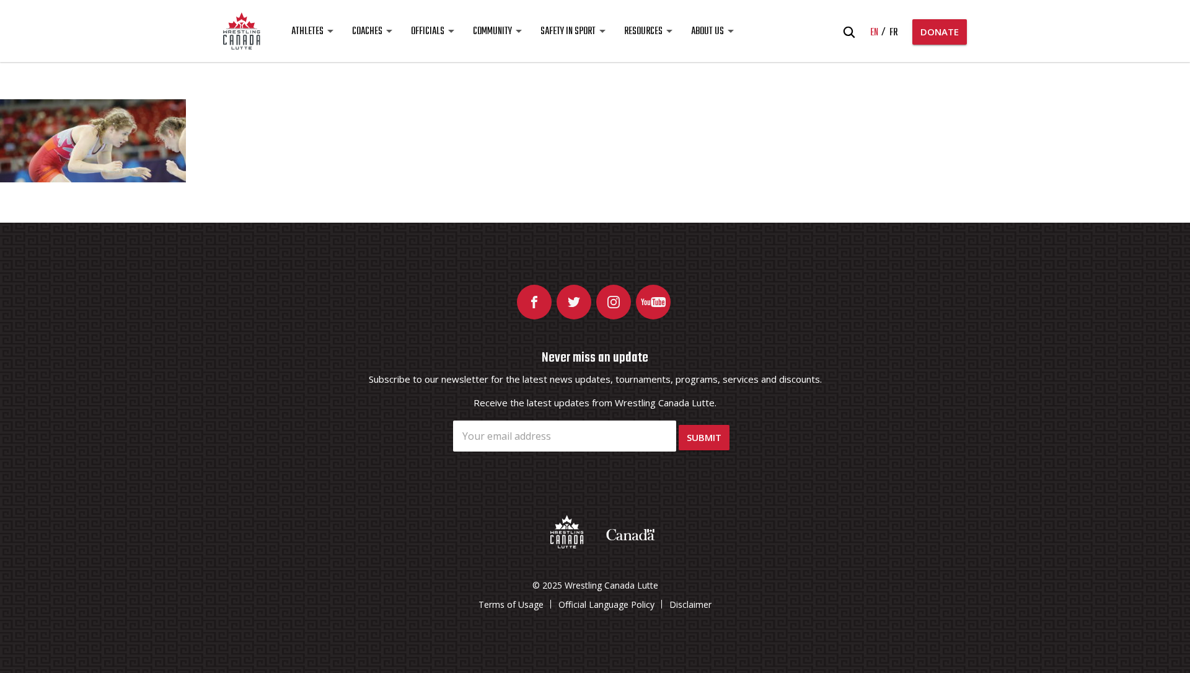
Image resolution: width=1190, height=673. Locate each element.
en (874, 33)
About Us (707, 32)
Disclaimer (690, 604)
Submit (704, 437)
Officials (427, 32)
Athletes (307, 32)
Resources (643, 32)
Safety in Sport (568, 32)
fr (893, 33)
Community (492, 32)
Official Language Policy (606, 604)
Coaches (367, 32)
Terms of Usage (511, 604)
